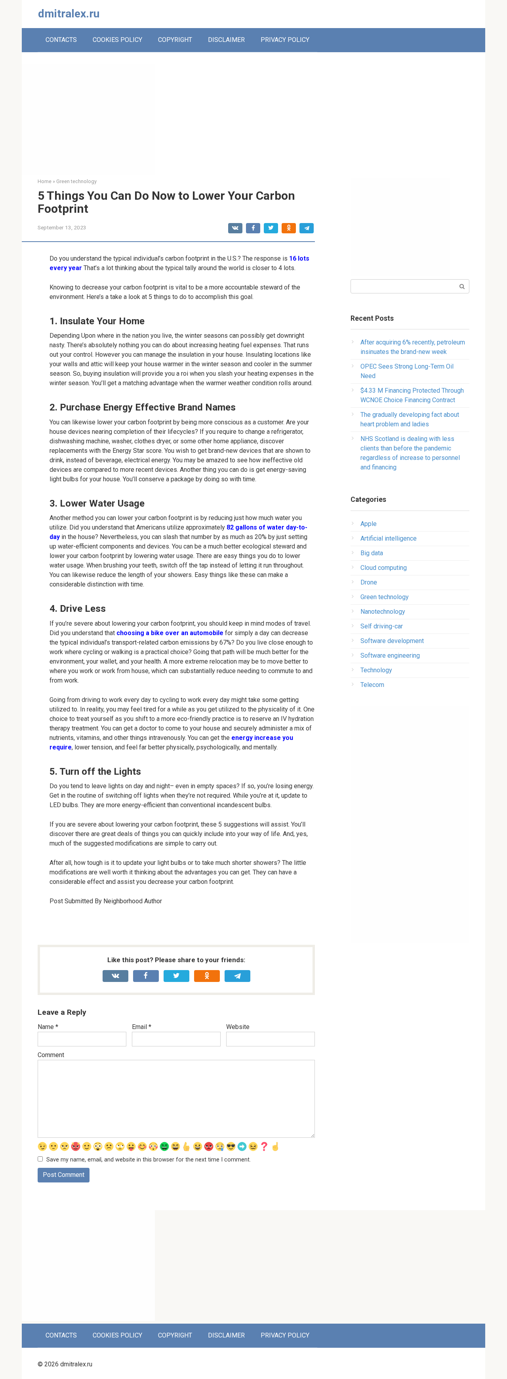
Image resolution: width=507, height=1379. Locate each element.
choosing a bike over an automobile (169, 633)
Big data (371, 553)
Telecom (372, 685)
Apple (368, 524)
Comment (51, 1055)
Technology (376, 670)
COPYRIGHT (175, 40)
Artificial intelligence (388, 538)
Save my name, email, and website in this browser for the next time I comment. (148, 1159)
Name (48, 1027)
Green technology (384, 597)
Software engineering (390, 655)
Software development (392, 641)
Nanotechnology (382, 611)
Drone (368, 582)
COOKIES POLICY (117, 40)
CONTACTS (61, 40)
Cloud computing (383, 567)
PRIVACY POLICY (285, 40)
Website (238, 1027)
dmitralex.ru (68, 13)
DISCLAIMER (226, 40)
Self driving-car (381, 626)
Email (141, 1027)
